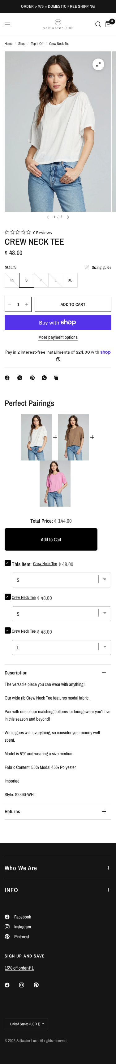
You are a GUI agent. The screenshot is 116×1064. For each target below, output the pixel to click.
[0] (107, 24)
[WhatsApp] (45, 378)
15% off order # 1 (19, 968)
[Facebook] (8, 378)
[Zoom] (98, 64)
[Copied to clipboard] (57, 378)
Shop (21, 43)
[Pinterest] (33, 378)
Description (16, 672)
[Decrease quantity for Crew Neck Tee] (9, 304)
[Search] (98, 24)
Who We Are (21, 868)
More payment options (58, 337)
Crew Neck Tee (24, 597)
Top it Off (37, 43)
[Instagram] (26, 985)
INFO (11, 890)
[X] (21, 378)
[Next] (68, 217)
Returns (12, 811)
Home (8, 43)
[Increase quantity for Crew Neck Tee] (26, 304)
